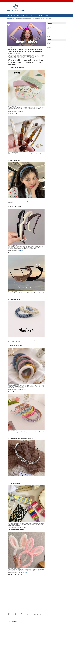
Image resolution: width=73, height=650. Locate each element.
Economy (22, 15)
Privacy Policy (49, 47)
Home (9, 15)
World (17, 15)
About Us (49, 42)
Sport (35, 15)
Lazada (24, 296)
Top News (13, 15)
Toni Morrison (18, 53)
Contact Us (49, 43)
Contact (47, 15)
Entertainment (41, 15)
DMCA (48, 44)
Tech (31, 15)
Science (27, 15)
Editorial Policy (50, 46)
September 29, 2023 (11, 53)
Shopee (21, 111)
